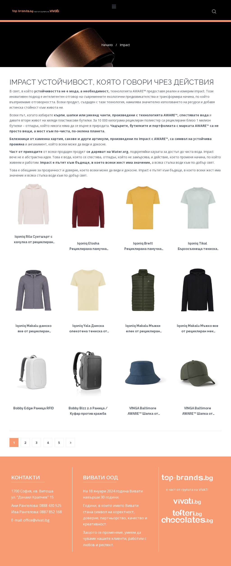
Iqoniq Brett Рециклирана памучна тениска (143, 249)
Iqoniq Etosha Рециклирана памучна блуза (88, 249)
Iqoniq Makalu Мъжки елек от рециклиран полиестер (142, 331)
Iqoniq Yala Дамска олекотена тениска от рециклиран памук (88, 331)
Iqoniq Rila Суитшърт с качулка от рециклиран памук (33, 242)
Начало (107, 45)
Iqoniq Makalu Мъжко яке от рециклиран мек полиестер (197, 331)
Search (214, 11)
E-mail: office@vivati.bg (30, 520)
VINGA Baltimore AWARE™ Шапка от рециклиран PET (143, 413)
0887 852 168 (51, 511)
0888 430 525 (50, 505)
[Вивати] (35, 10)
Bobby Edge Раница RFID (33, 408)
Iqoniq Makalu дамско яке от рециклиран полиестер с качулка (33, 331)
